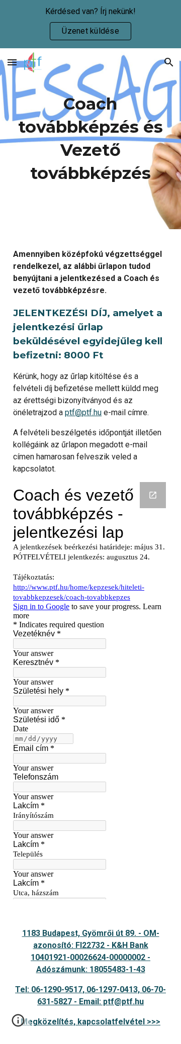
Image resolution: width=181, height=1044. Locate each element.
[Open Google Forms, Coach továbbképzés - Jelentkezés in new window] (153, 495)
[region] (90, 24)
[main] (90, 138)
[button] (12, 62)
